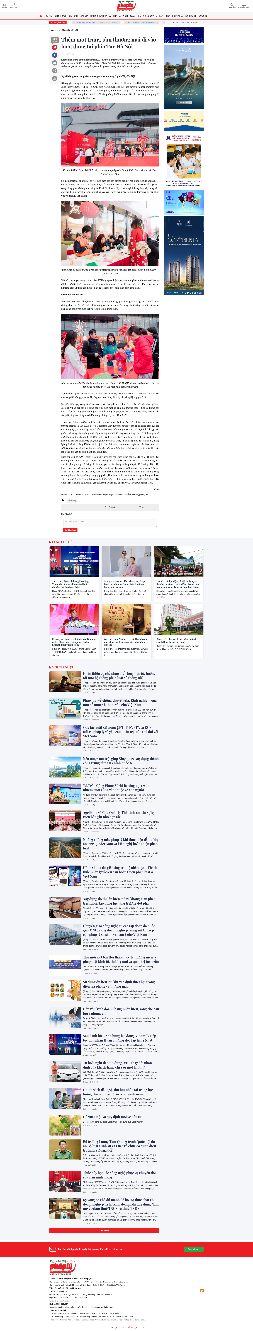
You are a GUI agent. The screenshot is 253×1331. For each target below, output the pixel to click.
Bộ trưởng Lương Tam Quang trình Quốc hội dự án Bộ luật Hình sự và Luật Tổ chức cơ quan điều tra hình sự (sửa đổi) (119, 1145)
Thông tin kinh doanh (90, 1082)
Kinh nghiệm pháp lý (90, 1001)
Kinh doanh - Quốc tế (90, 751)
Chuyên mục (244, 8)
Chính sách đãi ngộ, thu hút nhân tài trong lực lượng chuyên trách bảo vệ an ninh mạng (118, 1092)
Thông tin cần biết (89, 1055)
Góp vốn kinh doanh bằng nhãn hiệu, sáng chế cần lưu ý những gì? (121, 1011)
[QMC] (184, 152)
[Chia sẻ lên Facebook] (54, 55)
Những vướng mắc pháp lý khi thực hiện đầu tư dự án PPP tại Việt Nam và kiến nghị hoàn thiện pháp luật (120, 843)
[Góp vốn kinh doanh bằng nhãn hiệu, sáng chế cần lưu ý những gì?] (65, 1017)
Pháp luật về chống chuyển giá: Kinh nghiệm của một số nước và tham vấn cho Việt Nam (120, 702)
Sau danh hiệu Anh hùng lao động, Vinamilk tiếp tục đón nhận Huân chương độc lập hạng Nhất (70, 584)
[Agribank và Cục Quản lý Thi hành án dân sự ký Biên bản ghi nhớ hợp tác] (65, 820)
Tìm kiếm (232, 8)
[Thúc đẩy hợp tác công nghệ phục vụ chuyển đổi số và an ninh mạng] (65, 1181)
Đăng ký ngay (193, 1249)
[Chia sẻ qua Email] (54, 63)
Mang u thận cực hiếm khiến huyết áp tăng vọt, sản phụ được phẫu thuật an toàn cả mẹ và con (124, 584)
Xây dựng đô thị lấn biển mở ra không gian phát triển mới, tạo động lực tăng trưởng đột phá (119, 901)
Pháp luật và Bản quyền (71, 1307)
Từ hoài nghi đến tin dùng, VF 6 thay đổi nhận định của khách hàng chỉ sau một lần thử (117, 1065)
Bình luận (54, 40)
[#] (184, 243)
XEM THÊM (104, 1230)
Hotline (14, 8)
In (142, 507)
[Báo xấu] (54, 78)
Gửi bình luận (70, 530)
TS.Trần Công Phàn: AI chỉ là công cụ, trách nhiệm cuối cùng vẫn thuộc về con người (116, 788)
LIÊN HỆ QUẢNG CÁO (116, 1328)
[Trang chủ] (41, 16)
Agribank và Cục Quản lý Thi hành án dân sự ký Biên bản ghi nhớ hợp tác (119, 814)
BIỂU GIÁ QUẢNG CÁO (136, 1328)
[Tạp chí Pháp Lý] (126, 6)
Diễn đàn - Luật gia (89, 693)
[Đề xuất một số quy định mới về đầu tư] (65, 1125)
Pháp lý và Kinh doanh (91, 720)
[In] (54, 70)
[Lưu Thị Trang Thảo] (184, 202)
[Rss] (202, 1290)
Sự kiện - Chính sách (90, 1109)
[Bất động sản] (184, 297)
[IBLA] (184, 46)
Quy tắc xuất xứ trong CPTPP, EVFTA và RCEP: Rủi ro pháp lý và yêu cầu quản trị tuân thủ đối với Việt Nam (120, 731)
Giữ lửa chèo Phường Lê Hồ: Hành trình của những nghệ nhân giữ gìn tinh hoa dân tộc (125, 642)
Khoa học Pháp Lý (89, 1165)
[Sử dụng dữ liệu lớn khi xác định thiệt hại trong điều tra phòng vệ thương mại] (65, 990)
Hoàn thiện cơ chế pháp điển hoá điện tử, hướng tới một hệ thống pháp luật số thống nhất (119, 675)
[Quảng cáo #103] (184, 99)
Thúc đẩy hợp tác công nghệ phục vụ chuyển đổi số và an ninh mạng (119, 1175)
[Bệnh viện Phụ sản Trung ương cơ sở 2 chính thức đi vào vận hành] (178, 619)
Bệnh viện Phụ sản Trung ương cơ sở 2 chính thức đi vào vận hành (176, 640)
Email (4, 8)
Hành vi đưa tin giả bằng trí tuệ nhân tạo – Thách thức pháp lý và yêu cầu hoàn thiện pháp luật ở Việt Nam (120, 872)
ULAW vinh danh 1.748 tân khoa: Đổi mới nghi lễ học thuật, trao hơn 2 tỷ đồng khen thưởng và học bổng (74, 642)
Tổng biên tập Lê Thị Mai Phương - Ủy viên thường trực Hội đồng (152, 22)
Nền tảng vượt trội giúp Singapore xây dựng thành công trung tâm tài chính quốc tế (121, 761)
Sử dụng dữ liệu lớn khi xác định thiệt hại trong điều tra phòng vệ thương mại (119, 984)
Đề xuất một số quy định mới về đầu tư (112, 1117)
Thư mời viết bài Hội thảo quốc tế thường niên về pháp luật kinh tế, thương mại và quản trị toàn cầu (121, 959)
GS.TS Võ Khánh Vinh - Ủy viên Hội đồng (104, 22)
